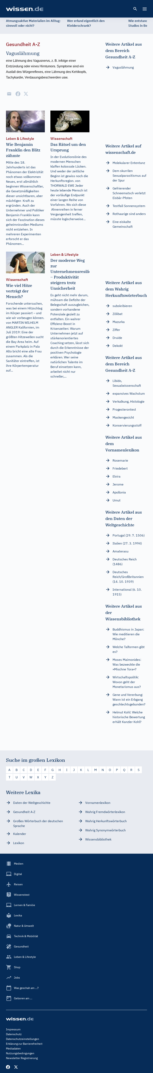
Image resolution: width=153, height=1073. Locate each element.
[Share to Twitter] (26, 93)
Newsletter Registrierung (22, 1058)
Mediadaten (13, 1048)
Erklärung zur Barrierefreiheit (24, 1044)
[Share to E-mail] (9, 93)
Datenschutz (14, 1034)
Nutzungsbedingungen (20, 1053)
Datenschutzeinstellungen (22, 1039)
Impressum (13, 1029)
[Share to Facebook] (18, 93)
